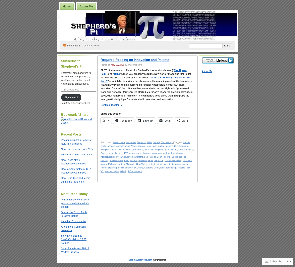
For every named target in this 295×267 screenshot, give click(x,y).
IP (145, 157)
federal (181, 149)
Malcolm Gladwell (173, 160)
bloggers (183, 146)
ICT (126, 153)
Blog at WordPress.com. (141, 260)
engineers (172, 149)
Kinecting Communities (73, 221)
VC (102, 171)
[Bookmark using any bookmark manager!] (77, 122)
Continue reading (112, 105)
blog (176, 146)
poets (185, 164)
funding (189, 149)
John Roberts (163, 157)
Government (119, 142)
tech (162, 167)
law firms (142, 160)
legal (150, 160)
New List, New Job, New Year (77, 149)
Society (156, 142)
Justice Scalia (116, 160)
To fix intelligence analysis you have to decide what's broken (75, 203)
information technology (140, 153)
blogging (105, 149)
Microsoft (141, 142)
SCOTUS (138, 167)
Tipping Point (184, 167)
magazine (158, 160)
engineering (160, 149)
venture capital (112, 171)
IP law (150, 157)
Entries (73, 45)
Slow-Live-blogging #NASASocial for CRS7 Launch (73, 239)
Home (67, 6)
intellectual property (177, 153)
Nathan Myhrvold (126, 164)
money (104, 164)
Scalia (121, 167)
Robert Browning (109, 167)
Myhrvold (112, 164)
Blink (117, 74)
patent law (161, 164)
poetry (178, 164)
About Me (86, 6)
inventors (138, 157)
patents (170, 164)
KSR (126, 160)
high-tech (118, 153)
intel (165, 153)
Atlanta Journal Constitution (144, 146)
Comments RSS (90, 45)
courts (140, 149)
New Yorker (142, 164)
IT (155, 157)
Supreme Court (151, 167)
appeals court (123, 146)
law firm (133, 160)
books (113, 149)
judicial (182, 157)
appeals (111, 146)
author (161, 146)
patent (152, 164)
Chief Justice (123, 149)
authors (169, 146)
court (133, 149)
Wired (123, 171)
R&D (149, 142)
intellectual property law (112, 157)
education (149, 149)
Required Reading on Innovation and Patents (135, 60)
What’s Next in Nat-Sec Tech (76, 154)
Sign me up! (71, 97)
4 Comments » (135, 171)
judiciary (104, 160)
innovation (131, 142)
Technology (167, 142)
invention (128, 157)
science (129, 167)
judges (175, 157)
